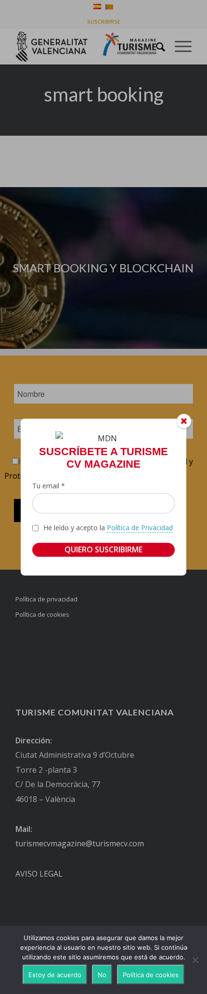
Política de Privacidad (140, 527)
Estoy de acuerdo (54, 975)
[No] (195, 960)
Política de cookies (151, 975)
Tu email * (48, 485)
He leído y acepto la (108, 527)
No (102, 975)
